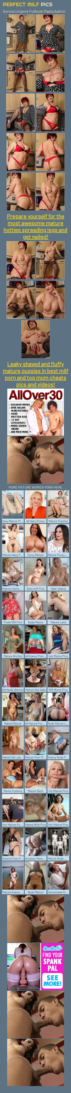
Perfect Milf (27, 4)
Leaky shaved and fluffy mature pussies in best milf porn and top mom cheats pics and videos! (35, 374)
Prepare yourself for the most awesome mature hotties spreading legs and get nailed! (35, 226)
